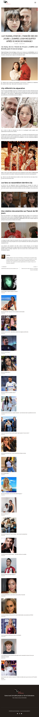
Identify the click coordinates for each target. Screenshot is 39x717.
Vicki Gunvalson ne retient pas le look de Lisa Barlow (11, 635)
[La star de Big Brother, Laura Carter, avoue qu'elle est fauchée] (19, 585)
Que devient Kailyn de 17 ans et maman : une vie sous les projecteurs (14, 534)
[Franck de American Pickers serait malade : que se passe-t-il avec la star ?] (19, 424)
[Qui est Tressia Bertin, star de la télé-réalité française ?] (19, 484)
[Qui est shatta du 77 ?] (19, 504)
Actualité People (19, 33)
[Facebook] (17, 713)
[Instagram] (21, 713)
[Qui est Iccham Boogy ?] (19, 343)
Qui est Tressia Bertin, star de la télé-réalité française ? (11, 493)
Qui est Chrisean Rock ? (5, 372)
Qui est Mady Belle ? (5, 473)
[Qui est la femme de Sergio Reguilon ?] (19, 565)
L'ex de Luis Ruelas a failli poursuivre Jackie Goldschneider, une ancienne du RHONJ (17, 615)
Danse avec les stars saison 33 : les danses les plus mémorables (30, 268)
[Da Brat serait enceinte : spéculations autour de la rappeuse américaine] (19, 322)
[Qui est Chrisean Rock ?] (19, 363)
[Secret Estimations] (7, 2)
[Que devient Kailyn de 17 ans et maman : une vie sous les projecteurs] (19, 525)
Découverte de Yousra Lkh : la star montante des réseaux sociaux (13, 453)
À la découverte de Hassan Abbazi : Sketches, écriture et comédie (13, 554)
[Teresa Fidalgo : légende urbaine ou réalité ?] (19, 282)
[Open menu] (35, 2)
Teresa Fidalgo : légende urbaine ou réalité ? (9, 291)
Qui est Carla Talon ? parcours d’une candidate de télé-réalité (12, 311)
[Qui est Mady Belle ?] (19, 464)
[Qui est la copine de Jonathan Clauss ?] (19, 383)
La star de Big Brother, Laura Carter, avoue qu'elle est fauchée (13, 594)
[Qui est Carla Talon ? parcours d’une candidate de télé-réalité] (19, 302)
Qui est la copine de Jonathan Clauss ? (8, 392)
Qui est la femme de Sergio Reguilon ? (8, 574)
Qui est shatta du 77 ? (5, 514)
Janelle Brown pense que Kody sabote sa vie (9, 267)
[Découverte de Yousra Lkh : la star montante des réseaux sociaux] (19, 444)
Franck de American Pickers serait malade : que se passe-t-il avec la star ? (15, 433)
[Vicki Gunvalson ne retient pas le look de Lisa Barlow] (19, 626)
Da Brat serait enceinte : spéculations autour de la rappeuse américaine (14, 332)
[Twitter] (19, 713)
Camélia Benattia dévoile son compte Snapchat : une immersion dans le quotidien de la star (18, 412)
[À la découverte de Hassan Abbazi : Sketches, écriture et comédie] (19, 545)
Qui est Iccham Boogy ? (5, 352)
